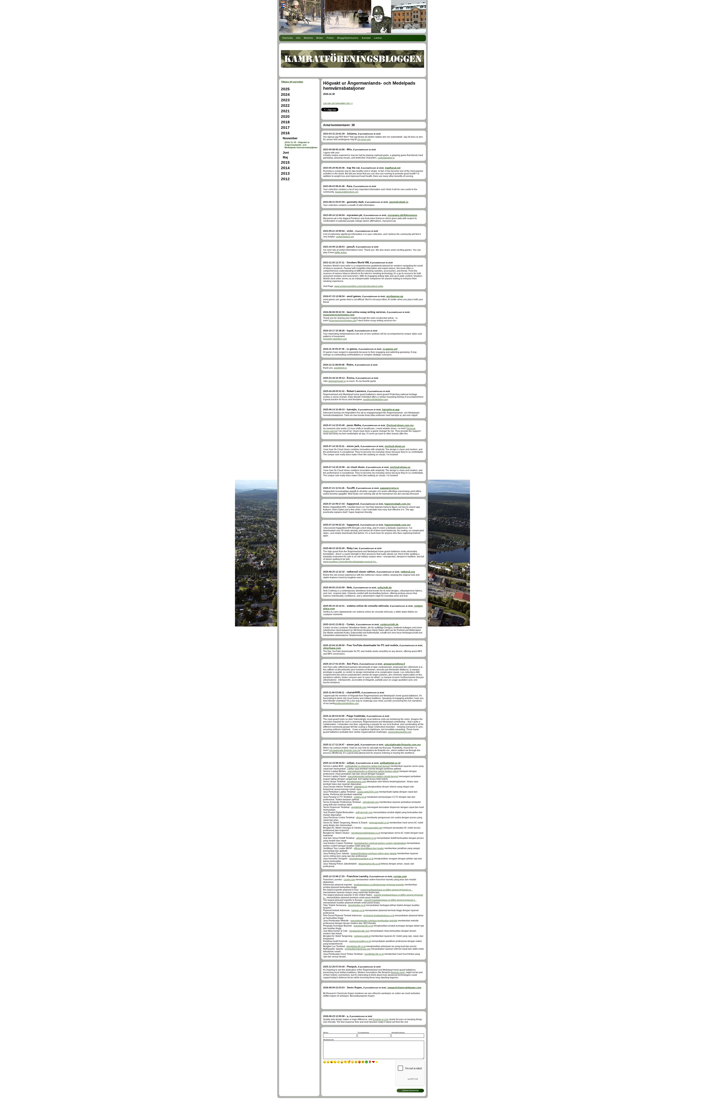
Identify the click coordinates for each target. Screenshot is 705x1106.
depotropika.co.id (356, 905)
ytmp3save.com (332, 648)
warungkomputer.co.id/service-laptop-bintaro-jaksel (373, 771)
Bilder (319, 38)
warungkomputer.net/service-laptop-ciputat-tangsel (373, 776)
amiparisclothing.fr (394, 663)
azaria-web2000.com (367, 792)
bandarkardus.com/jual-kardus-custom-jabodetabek (380, 843)
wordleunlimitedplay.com (375, 399)
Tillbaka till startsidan (292, 82)
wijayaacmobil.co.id (379, 822)
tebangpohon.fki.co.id (369, 863)
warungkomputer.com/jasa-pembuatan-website (373, 920)
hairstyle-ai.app (391, 409)
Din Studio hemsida (352, 1104)
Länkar (378, 38)
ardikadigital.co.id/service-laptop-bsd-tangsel (367, 766)
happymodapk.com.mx (397, 503)
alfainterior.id (360, 786)
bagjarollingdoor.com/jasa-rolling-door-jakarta (374, 853)
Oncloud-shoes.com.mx (400, 425)
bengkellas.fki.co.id (356, 946)
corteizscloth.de (389, 624)
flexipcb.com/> (398, 972)
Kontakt (366, 38)
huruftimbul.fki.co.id (374, 954)
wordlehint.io (340, 368)
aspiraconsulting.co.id (360, 941)
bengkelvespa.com (356, 781)
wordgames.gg (394, 296)
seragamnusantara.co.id (361, 858)
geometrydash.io (398, 202)
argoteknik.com (358, 807)
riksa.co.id (361, 817)
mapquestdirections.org (346, 192)
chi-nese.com (364, 139)
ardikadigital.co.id (390, 763)
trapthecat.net (392, 167)
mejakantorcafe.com (359, 931)
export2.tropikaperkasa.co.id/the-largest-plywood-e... (390, 900)
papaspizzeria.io (389, 488)
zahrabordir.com (371, 802)
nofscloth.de (384, 587)
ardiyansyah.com (364, 812)
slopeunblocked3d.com (399, 732)
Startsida (287, 38)
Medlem (308, 38)
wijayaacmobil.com (373, 828)
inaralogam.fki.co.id (363, 926)
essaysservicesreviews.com (339, 314)
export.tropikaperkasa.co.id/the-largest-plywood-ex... (386, 890)
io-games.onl (390, 349)
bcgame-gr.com (380, 1019)
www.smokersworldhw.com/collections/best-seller (358, 286)
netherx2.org (408, 571)
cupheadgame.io (386, 158)
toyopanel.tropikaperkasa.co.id (379, 915)
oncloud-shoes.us (395, 446)
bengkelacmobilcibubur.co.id (365, 833)
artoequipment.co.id (366, 838)
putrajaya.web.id (362, 936)
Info (298, 38)
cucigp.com (400, 876)
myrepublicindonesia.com (357, 949)
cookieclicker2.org (345, 236)
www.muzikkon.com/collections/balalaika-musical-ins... (350, 561)
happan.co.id (357, 910)
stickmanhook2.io (337, 381)
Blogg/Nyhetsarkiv (348, 38)
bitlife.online (341, 252)
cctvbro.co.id (360, 797)
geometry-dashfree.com (335, 339)
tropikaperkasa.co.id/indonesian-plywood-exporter (379, 884)
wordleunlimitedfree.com (346, 703)
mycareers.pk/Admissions (402, 215)
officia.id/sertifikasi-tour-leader (369, 848)
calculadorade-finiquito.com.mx (403, 744)
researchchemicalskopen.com (404, 987)
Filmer (330, 38)
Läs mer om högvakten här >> (338, 103)
